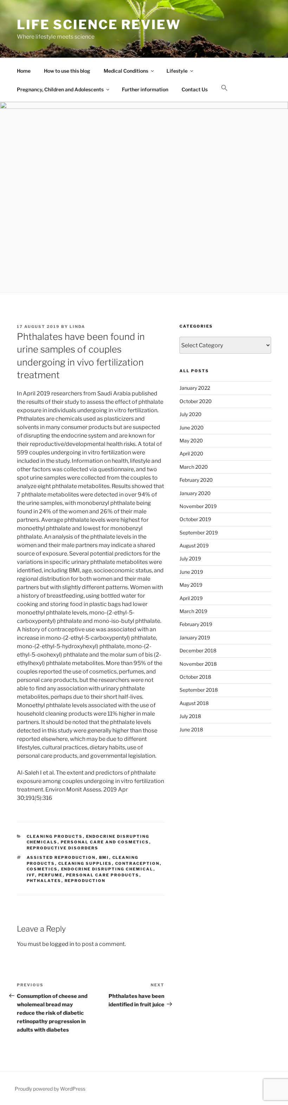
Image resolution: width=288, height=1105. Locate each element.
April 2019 (191, 598)
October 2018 (195, 677)
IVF (31, 875)
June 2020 (191, 427)
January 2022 (194, 388)
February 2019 (195, 624)
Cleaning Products (55, 836)
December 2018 (197, 650)
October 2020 (195, 401)
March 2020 (193, 467)
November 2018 (198, 664)
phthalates (44, 880)
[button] (224, 88)
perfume (50, 875)
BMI (104, 857)
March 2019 (193, 611)
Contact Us (195, 89)
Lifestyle (177, 71)
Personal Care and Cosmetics (105, 842)
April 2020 (191, 453)
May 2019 (190, 585)
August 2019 (194, 545)
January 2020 (195, 493)
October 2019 (195, 519)
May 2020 (191, 440)
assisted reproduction (61, 857)
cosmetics (42, 869)
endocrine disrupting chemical (107, 869)
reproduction (85, 880)
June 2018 (191, 729)
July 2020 (190, 414)
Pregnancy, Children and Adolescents (60, 89)
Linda (77, 326)
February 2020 (196, 480)
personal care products (102, 875)
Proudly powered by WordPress (50, 1089)
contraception (137, 863)
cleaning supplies (85, 863)
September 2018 (198, 690)
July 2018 (190, 716)
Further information (145, 89)
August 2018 (194, 703)
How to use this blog (67, 71)
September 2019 (198, 532)
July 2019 (190, 558)
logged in (62, 944)
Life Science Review (99, 24)
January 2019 (194, 637)
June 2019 (191, 572)
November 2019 (198, 506)
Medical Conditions (126, 71)
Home (24, 71)
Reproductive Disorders (63, 848)
